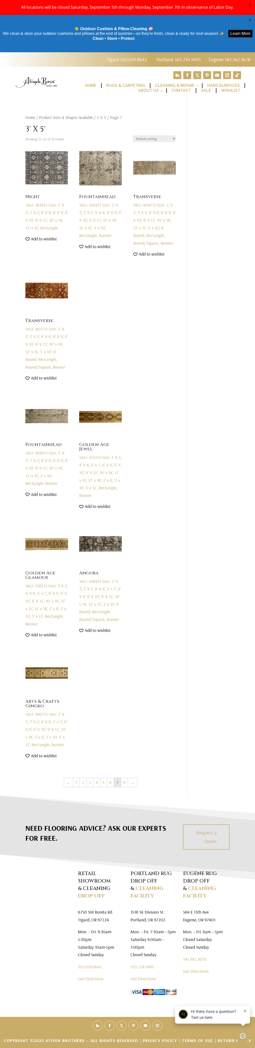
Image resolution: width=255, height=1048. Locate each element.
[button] (41, 239)
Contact (181, 90)
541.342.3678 (194, 959)
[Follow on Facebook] (187, 75)
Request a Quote (206, 836)
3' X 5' (101, 117)
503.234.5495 (142, 967)
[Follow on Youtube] (217, 75)
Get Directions (91, 979)
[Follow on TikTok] (237, 75)
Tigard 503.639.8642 (127, 59)
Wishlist (230, 90)
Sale (206, 90)
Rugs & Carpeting (125, 85)
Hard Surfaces (223, 85)
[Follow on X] (197, 75)
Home (90, 85)
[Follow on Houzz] (177, 75)
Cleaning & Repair (174, 85)
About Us (148, 90)
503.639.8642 (90, 967)
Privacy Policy (161, 1040)
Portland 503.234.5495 (178, 59)
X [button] (250, 5)
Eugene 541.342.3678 (229, 59)
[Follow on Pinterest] (207, 75)
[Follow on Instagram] (227, 75)
